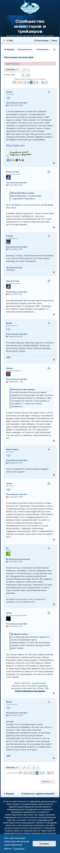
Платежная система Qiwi (18, 57)
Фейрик (9, 368)
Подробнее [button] (18, 848)
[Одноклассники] (14, 160)
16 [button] (43, 82)
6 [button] (37, 82)
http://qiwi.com (15, 145)
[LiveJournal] (19, 160)
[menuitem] (10, 40)
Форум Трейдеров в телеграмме (30, 691)
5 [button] (34, 82)
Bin (7, 548)
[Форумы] (30, 7)
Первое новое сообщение (23, 79)
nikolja (9, 613)
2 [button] (25, 82)
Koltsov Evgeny (12, 449)
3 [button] (28, 82)
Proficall (9, 236)
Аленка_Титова (12, 172)
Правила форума (12, 63)
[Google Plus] (22, 160)
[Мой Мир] (16, 160)
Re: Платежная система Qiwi (18, 559)
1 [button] (21, 82)
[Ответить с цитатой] (49, 92)
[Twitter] (11, 160)
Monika (9, 323)
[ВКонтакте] (8, 160)
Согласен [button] (44, 844)
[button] (14, 82)
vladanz (9, 92)
